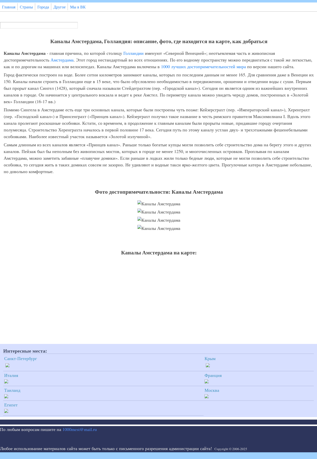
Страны (26, 7)
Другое (59, 7)
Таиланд (12, 390)
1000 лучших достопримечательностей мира (203, 66)
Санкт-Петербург (20, 358)
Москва (212, 390)
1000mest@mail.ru (79, 429)
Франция (213, 375)
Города (43, 7)
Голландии (133, 53)
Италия (11, 375)
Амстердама (62, 60)
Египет (11, 405)
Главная (8, 7)
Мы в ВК (78, 7)
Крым (210, 358)
